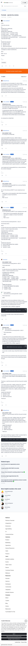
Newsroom (8, 609)
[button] (1, 2)
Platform (7, 517)
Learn (6, 556)
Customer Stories (9, 570)
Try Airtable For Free (10, 611)
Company (7, 595)
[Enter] (2, 6)
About (6, 598)
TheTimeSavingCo (9, 491)
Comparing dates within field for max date (10, 468)
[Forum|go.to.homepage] (8, 2)
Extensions (8, 526)
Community (8, 587)
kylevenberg (7, 507)
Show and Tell (4, 477)
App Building (8, 529)
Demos (7, 567)
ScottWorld (7, 499)
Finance (7, 553)
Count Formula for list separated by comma (10, 464)
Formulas (4, 10)
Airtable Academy (9, 559)
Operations (8, 545)
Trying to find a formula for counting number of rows (12, 472)
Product (7, 540)
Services (7, 581)
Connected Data (9, 534)
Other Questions (4, 469)
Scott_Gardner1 (6, 20)
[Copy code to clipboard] (26, 309)
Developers (8, 584)
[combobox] (14, 6)
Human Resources (9, 548)
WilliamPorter (6, 80)
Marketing (7, 542)
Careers (7, 600)
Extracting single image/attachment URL (10, 476)
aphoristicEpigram (9, 503)
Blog (6, 603)
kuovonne (5, 259)
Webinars (7, 573)
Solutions (7, 537)
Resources (8, 575)
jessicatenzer (8, 495)
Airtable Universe (9, 592)
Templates (7, 589)
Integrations (8, 523)
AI (5, 531)
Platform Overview (9, 520)
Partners (7, 578)
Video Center (8, 564)
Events (7, 562)
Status (7, 606)
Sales (6, 551)
